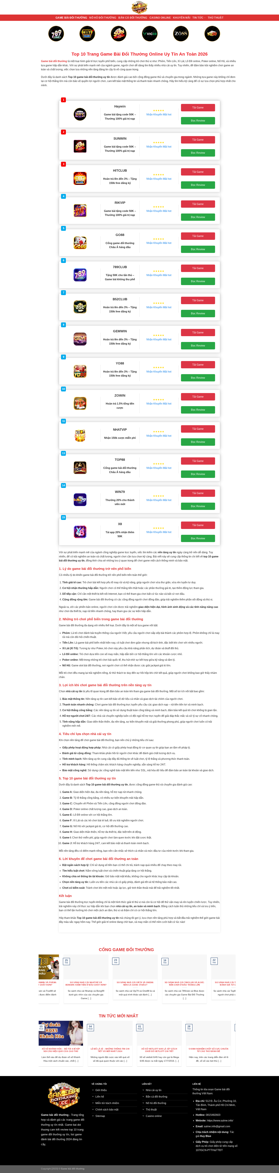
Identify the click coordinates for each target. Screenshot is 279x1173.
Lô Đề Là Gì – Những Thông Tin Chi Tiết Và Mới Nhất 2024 (64, 1050)
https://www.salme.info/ (220, 1120)
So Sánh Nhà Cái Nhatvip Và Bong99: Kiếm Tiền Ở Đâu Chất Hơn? (63, 983)
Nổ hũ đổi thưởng (102, 17)
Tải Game (198, 107)
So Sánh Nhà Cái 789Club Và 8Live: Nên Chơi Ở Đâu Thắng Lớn (162, 983)
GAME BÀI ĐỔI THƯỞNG (71, 17)
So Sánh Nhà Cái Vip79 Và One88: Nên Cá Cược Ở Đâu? (112, 983)
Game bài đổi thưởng (54, 1114)
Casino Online (160, 17)
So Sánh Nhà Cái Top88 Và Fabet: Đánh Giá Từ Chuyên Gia (211, 983)
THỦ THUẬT (215, 17)
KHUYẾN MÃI (181, 17)
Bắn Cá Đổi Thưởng (132, 17)
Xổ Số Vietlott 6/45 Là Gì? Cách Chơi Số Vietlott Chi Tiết (114, 1050)
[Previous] (54, 37)
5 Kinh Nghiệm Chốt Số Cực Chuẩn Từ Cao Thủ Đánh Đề (163, 1050)
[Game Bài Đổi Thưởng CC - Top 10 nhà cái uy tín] (139, 7)
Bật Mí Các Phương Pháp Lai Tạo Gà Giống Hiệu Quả (212, 1050)
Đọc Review (198, 120)
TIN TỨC (197, 17)
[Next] (225, 37)
